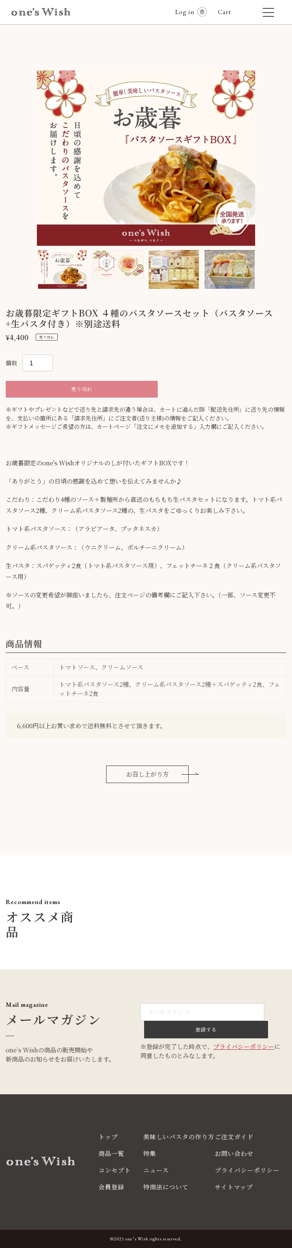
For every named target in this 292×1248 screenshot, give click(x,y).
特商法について (166, 1187)
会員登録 (111, 1187)
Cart (228, 12)
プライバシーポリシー (243, 1046)
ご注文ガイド (234, 1136)
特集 (149, 1153)
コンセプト (114, 1170)
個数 (11, 363)
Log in (185, 12)
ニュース (156, 1170)
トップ (108, 1136)
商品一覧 (111, 1153)
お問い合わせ (234, 1153)
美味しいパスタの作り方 (178, 1136)
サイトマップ (234, 1187)
